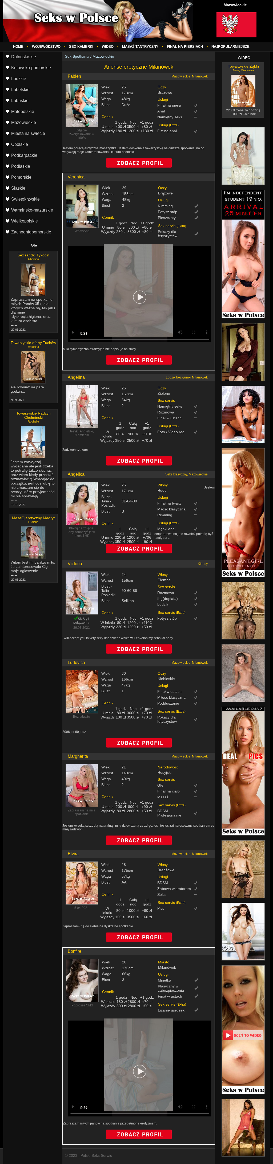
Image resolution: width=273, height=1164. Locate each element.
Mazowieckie (103, 56)
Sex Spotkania (77, 56)
